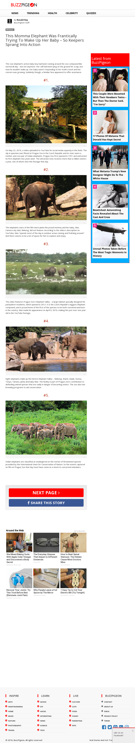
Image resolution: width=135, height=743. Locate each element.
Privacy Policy (111, 716)
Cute (74, 706)
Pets (74, 725)
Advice (43, 702)
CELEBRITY (72, 13)
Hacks (43, 711)
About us (108, 706)
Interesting (45, 716)
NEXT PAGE (45, 493)
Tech (42, 730)
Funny (75, 716)
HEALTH (52, 13)
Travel (11, 730)
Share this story (47, 502)
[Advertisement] (54, 54)
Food (74, 711)
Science (43, 725)
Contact (108, 702)
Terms (107, 721)
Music (11, 716)
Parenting (77, 721)
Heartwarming (15, 706)
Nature (10, 29)
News (42, 721)
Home (10, 711)
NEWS (14, 13)
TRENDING (33, 13)
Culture (76, 702)
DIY (41, 706)
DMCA (106, 711)
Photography (14, 725)
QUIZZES (91, 13)
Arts (10, 702)
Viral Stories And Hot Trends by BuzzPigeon (109, 740)
